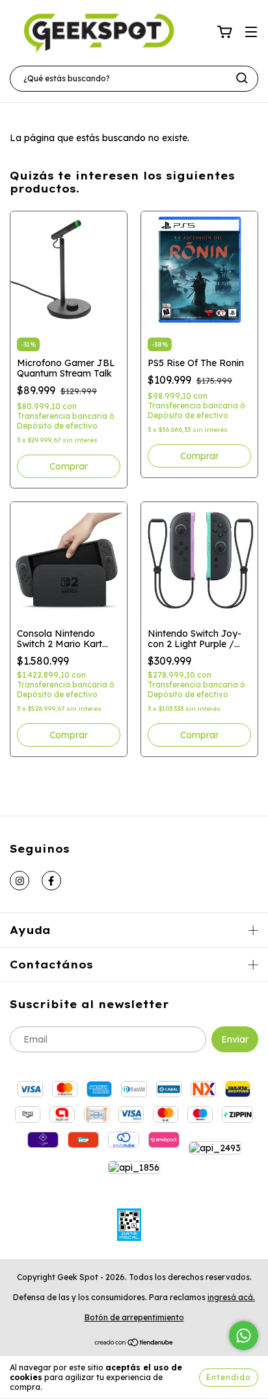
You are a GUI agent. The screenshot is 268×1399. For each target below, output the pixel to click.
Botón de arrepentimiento (134, 1317)
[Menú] (251, 32)
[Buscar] (242, 78)
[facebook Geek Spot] (51, 880)
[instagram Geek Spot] (19, 880)
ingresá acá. (231, 1297)
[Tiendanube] (134, 1344)
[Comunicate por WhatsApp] (243, 1335)
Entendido (228, 1377)
